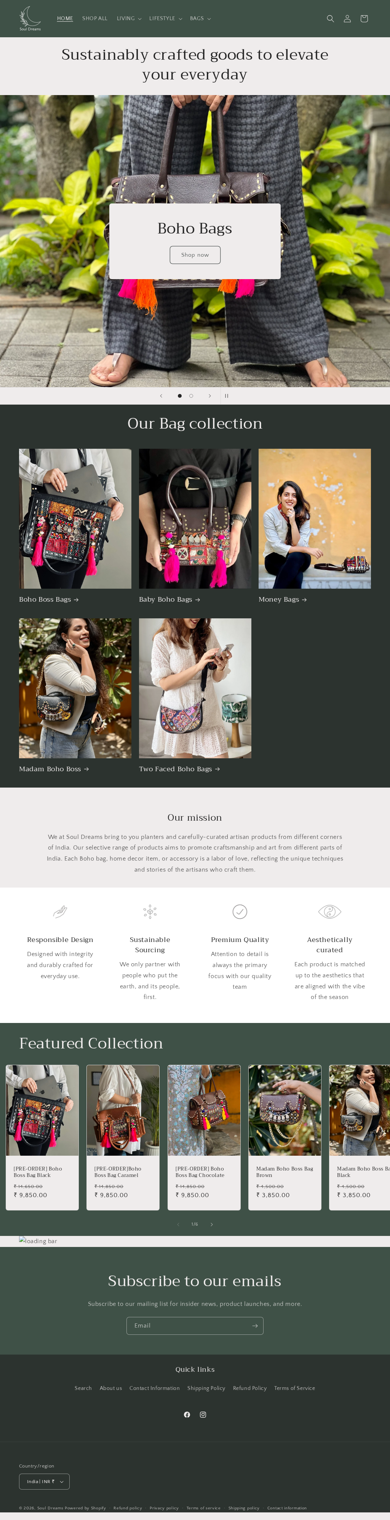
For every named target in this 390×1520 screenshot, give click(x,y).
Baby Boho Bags (165, 599)
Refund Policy (250, 1388)
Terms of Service (294, 1388)
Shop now (195, 254)
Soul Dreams (50, 1508)
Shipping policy (244, 1508)
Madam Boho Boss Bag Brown (284, 1172)
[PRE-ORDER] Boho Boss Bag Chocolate (200, 1172)
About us (111, 1388)
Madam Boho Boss (50, 769)
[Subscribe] (254, 1326)
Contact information (287, 1508)
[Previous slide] (161, 396)
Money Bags (279, 599)
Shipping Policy (206, 1388)
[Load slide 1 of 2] (179, 396)
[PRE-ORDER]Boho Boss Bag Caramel (118, 1172)
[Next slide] (209, 396)
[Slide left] (178, 1224)
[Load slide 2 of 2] (191, 396)
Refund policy (127, 1508)
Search (83, 1388)
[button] (128, 19)
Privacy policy (164, 1508)
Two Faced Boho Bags (175, 769)
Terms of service (204, 1508)
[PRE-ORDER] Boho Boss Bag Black (38, 1172)
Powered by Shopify (85, 1508)
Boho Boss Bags (45, 599)
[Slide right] (211, 1224)
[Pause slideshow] (229, 396)
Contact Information (154, 1388)
